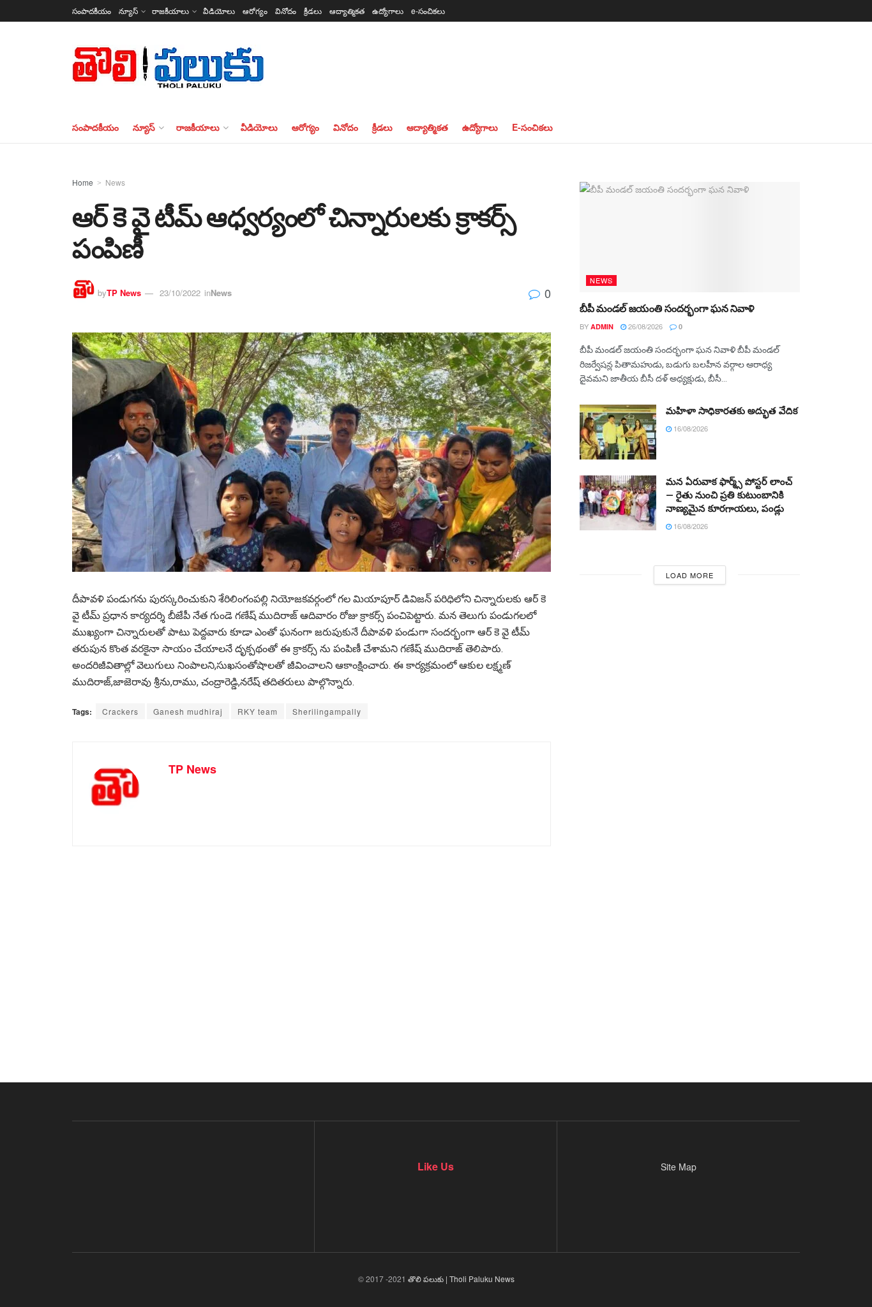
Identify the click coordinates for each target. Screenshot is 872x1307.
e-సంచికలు (428, 10)
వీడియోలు (219, 10)
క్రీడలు (313, 10)
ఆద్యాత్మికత (347, 10)
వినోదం (285, 10)
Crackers (120, 711)
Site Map (678, 1166)
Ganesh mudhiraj (188, 711)
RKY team (257, 711)
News (115, 182)
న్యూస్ (128, 10)
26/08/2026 (644, 326)
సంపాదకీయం (91, 10)
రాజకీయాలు (170, 10)
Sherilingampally (326, 711)
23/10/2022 (180, 293)
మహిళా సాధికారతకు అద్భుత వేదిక (732, 411)
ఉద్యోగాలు (387, 10)
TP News (124, 293)
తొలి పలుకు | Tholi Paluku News (461, 1278)
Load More (690, 575)
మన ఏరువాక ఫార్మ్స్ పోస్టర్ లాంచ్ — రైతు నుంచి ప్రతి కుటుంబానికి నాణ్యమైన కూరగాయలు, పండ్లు (729, 495)
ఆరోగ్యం (255, 10)
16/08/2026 (690, 428)
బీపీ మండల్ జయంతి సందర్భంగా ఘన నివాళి (667, 308)
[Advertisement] (436, 961)
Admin (601, 326)
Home (82, 182)
